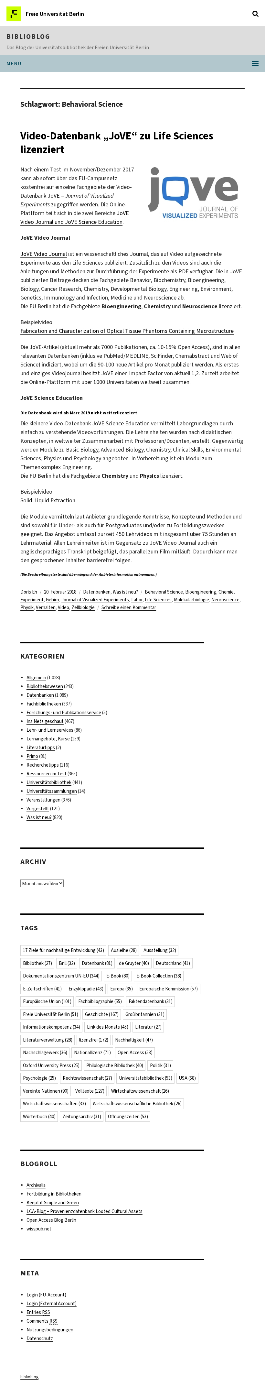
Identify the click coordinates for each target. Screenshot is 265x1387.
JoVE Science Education (121, 423)
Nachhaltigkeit (134, 1040)
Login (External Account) (51, 1303)
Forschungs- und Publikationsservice (63, 712)
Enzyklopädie (86, 989)
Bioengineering (200, 592)
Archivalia (36, 1185)
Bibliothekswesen (44, 686)
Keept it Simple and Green (52, 1202)
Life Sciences (158, 599)
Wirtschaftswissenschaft (140, 1091)
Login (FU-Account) (46, 1295)
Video (63, 607)
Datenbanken (97, 592)
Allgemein (36, 677)
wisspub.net (38, 1229)
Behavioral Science (164, 592)
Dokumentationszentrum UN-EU (61, 976)
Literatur (148, 1027)
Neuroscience (225, 599)
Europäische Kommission (168, 989)
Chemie (226, 592)
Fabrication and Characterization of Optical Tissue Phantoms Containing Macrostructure (127, 331)
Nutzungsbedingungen (49, 1330)
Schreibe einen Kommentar (128, 607)
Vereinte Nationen (46, 1091)
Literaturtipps (40, 747)
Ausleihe (124, 950)
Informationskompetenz (51, 1027)
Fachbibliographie (100, 1001)
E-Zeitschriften (42, 989)
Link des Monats (107, 1027)
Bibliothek (37, 963)
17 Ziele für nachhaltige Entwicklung (63, 950)
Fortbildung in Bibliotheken (53, 1194)
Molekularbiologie (191, 599)
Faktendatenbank (151, 1001)
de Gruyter (134, 963)
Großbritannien (144, 1014)
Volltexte (89, 1091)
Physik (27, 607)
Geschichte (102, 1014)
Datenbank (97, 963)
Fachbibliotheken (43, 704)
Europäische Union (47, 1001)
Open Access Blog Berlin (51, 1220)
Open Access (135, 1052)
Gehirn (52, 599)
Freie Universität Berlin (50, 1014)
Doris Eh (28, 592)
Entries (38, 1312)
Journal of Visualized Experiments (95, 599)
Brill (67, 963)
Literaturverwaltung (47, 1040)
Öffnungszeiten (128, 1116)
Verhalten (46, 607)
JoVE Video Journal (43, 254)
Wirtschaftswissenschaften (54, 1103)
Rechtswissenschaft (87, 1078)
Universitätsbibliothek (48, 782)
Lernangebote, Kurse (48, 739)
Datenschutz (39, 1338)
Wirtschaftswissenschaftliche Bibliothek (137, 1103)
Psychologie (39, 1078)
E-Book (118, 976)
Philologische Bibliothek (114, 1065)
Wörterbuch (39, 1116)
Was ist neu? (125, 592)
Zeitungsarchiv (81, 1116)
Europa (121, 989)
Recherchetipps (42, 765)
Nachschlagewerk (45, 1052)
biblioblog (28, 36)
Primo (32, 756)
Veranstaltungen (43, 800)
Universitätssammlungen (51, 791)
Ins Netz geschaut (45, 721)
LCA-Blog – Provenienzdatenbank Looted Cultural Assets (84, 1211)
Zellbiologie (83, 607)
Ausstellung (159, 950)
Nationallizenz (92, 1052)
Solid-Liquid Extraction (47, 500)
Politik (160, 1065)
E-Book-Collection (158, 976)
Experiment (32, 599)
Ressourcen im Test (46, 773)
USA (187, 1078)
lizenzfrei (93, 1040)
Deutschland (173, 963)
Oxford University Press (51, 1065)
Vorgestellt (37, 808)
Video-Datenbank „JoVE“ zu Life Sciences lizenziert (116, 143)
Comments (42, 1321)
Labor (137, 599)
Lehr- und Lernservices (49, 730)
